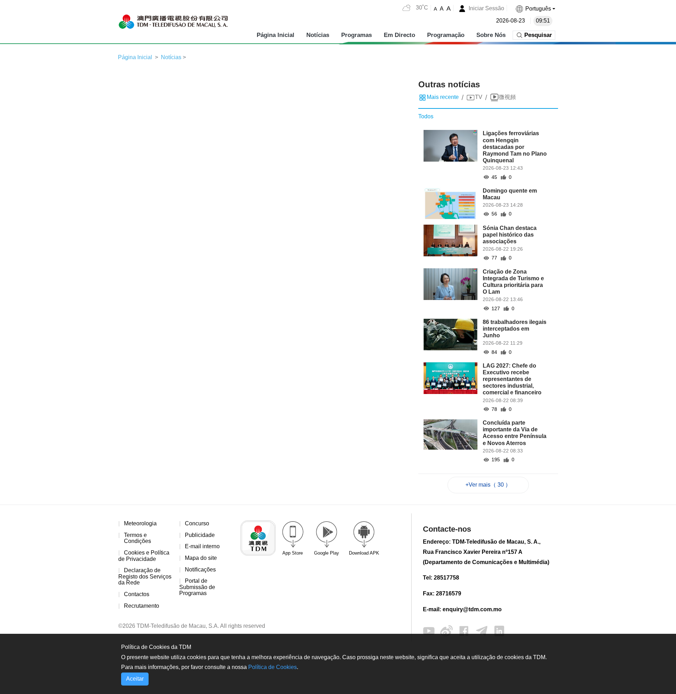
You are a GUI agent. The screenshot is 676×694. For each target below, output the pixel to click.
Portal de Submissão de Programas (197, 587)
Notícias (317, 35)
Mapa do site (201, 558)
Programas (356, 35)
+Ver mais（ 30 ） (488, 485)
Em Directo (399, 35)
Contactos (136, 594)
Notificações (200, 570)
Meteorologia (140, 523)
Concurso (197, 523)
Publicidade (200, 535)
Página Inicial (275, 35)
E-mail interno (202, 546)
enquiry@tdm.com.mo (472, 609)
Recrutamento (141, 606)
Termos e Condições (137, 538)
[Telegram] (482, 630)
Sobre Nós (491, 35)
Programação (445, 35)
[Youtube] (429, 630)
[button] (535, 8)
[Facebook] (464, 630)
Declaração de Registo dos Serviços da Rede (144, 576)
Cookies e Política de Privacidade (143, 556)
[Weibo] (446, 630)
